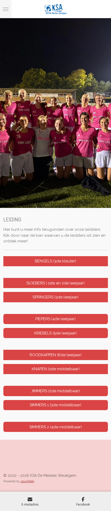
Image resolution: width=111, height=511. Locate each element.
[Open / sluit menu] (5, 9)
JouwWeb (27, 481)
